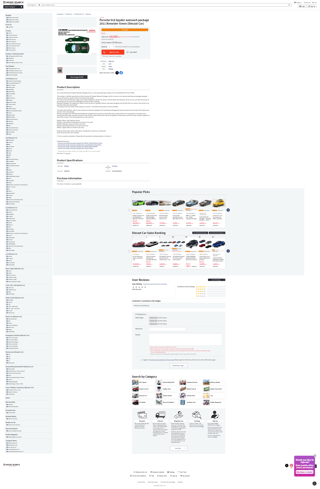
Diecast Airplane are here (14, 431)
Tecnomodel (11, 242)
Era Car (10, 96)
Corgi (9, 153)
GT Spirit (10, 216)
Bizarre (10, 148)
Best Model (11, 146)
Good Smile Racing (13, 127)
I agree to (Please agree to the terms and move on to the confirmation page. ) (179, 360)
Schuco (10, 113)
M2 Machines (11, 91)
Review (137, 335)
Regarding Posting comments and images (155, 284)
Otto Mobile (11, 231)
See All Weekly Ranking (199, 233)
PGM (9, 125)
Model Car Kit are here (14, 425)
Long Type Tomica (13, 37)
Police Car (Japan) (13, 337)
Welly (9, 248)
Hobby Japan (11, 87)
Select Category (10, 7)
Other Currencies (135, 36)
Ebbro (9, 155)
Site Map (180, 482)
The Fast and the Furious (14, 373)
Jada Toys (10, 287)
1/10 (9, 358)
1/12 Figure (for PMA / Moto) (15, 56)
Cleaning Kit (11, 394)
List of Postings (216, 280)
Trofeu (9, 197)
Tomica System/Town (14, 46)
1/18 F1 (10, 273)
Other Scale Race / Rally (14, 281)
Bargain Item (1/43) (13, 17)
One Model (11, 180)
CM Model (10, 123)
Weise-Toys (11, 327)
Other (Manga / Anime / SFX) (15, 384)
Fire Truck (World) (12, 346)
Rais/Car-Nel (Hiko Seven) (15, 111)
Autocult (10, 142)
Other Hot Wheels (12, 75)
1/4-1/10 (10, 310)
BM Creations (11, 98)
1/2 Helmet (11, 60)
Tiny (9, 304)
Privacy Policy (141, 482)
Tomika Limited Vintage (14, 81)
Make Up (10, 174)
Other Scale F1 (12, 275)
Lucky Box (10, 27)
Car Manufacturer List (14, 449)
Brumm (10, 151)
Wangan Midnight (12, 381)
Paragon (10, 100)
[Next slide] (228, 210)
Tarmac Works (12, 104)
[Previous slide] (129, 210)
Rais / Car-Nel (11, 187)
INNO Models (11, 117)
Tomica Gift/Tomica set (14, 43)
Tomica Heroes (12, 41)
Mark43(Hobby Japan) (13, 176)
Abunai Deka (11, 369)
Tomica (10, 33)
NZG (9, 321)
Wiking (10, 329)
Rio (9, 189)
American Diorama (13, 130)
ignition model (12, 102)
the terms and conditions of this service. (161, 360)
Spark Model (11, 193)
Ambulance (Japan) (13, 342)
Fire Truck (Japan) (13, 340)
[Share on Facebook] (121, 72)
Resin (110, 66)
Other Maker (11, 132)
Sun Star (10, 239)
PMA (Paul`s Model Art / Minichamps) (18, 185)
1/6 (9, 361)
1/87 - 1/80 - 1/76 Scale (14, 308)
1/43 (109, 64)
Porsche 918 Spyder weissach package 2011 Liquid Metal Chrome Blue (79, 145)
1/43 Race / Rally (12, 277)
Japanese (67, 153)
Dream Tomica (12, 39)
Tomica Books (12, 50)
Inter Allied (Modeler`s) (14, 83)
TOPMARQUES (11, 244)
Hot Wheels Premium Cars (15, 70)
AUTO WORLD (11, 94)
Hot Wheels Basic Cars (14, 68)
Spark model (11, 115)
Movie (9, 375)
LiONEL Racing (12, 108)
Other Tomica (11, 48)
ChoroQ (10, 302)
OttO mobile (11, 262)
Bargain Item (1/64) (13, 19)
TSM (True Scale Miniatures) (15, 199)
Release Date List (12, 443)
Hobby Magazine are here (14, 437)
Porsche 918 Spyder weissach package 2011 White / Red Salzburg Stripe (80, 143)
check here (156, 434)
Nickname (138, 329)
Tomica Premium (12, 35)
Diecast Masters (12, 319)
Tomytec (10, 195)
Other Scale (11, 313)
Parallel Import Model (14, 202)
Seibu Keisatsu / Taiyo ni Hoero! (16, 371)
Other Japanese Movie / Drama (16, 377)
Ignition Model (12, 163)
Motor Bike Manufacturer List (15, 451)
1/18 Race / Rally (12, 279)
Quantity (104, 47)
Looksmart (11, 172)
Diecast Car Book (12, 418)
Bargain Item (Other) (13, 22)
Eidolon (110, 69)
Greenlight (11, 89)
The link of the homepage (167, 482)
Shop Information (153, 482)
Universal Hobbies (13, 325)
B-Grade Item (11, 412)
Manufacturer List (12, 445)
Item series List (12, 447)
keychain (10, 404)
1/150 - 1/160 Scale (13, 306)
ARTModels (11, 140)
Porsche (114, 166)
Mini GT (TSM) (11, 85)
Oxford (10, 182)
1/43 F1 (10, 271)
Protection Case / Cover (14, 390)
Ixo (9, 168)
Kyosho (10, 106)
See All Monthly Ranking (216, 233)
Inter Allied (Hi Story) (13, 165)
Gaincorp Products (13, 119)
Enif (9, 157)
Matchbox (10, 300)
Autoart (10, 212)
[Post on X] (117, 72)
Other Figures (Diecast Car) (15, 62)
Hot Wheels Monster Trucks (15, 73)
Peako (9, 134)
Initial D (10, 379)
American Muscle (12, 210)
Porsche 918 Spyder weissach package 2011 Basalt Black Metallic (78, 146)
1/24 (9, 354)
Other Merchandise (13, 406)
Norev (9, 178)
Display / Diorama (12, 392)
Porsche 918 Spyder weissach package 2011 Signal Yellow (75, 148)
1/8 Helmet (11, 58)
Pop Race (10, 121)
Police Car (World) (13, 344)
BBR (9, 144)
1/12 (9, 356)
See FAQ (178, 448)
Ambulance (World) (13, 348)
